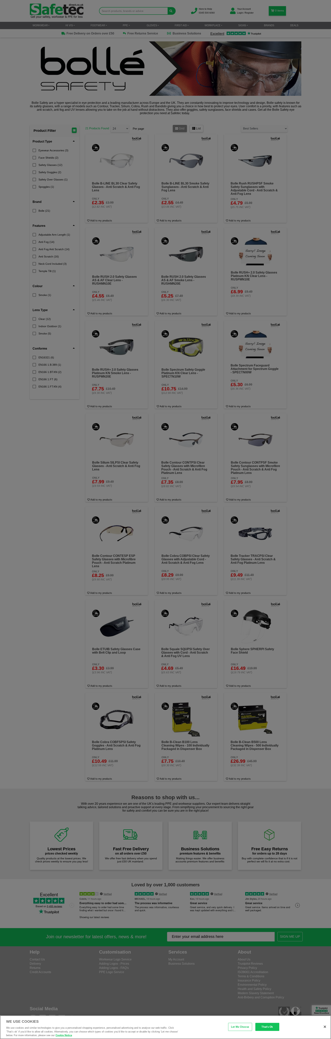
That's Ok (267, 1026)
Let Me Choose (240, 1026)
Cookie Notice (64, 1035)
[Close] (325, 1027)
